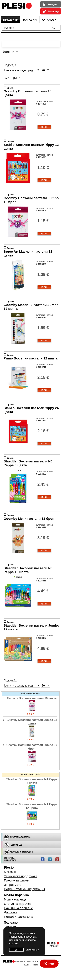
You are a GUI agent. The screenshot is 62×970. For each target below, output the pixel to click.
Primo (31, 358)
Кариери (10, 927)
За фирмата (12, 885)
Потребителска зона (18, 916)
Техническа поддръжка (20, 876)
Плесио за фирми (16, 880)
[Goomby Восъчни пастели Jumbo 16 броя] (31, 761)
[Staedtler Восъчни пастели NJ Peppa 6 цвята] (31, 795)
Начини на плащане (18, 908)
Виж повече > (32, 950)
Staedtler (28, 570)
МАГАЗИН (30, 19)
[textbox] (27, 27)
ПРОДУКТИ (10, 19)
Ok (16, 949)
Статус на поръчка (17, 904)
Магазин (10, 872)
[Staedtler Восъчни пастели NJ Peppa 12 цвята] (31, 820)
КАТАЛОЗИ (49, 19)
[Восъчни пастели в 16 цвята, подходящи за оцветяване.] (18, 129)
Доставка (10, 912)
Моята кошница (15, 899)
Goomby (29, 518)
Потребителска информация (24, 889)
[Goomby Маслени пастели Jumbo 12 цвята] (31, 735)
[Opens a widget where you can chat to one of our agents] (49, 964)
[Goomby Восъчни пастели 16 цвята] (31, 710)
